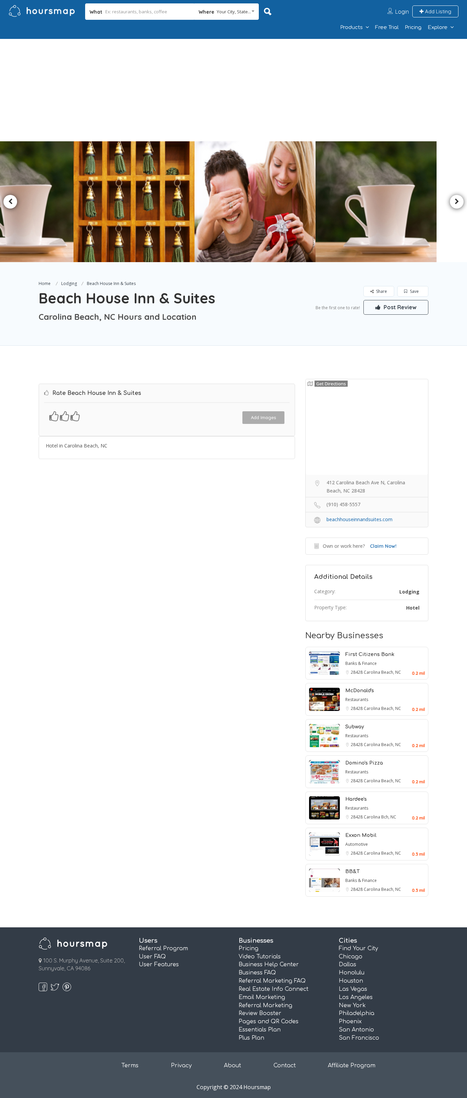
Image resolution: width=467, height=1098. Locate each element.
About (232, 1066)
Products (351, 27)
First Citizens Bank (369, 654)
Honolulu (351, 973)
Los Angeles (356, 997)
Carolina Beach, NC (382, 672)
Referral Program (163, 948)
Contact (284, 1066)
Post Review (399, 307)
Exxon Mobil (360, 835)
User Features (159, 964)
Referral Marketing (265, 1005)
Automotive (356, 844)
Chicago (350, 957)
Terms (129, 1066)
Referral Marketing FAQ (272, 981)
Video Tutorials (260, 957)
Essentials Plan (260, 1030)
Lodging (69, 283)
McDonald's (359, 690)
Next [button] (456, 201)
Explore (438, 27)
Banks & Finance (361, 663)
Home (45, 283)
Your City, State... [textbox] (234, 12)
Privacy (181, 1066)
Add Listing (437, 11)
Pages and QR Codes (268, 1021)
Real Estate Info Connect (273, 989)
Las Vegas (353, 989)
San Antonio (356, 1030)
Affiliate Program (351, 1066)
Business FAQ (257, 973)
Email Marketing (262, 997)
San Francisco (359, 1038)
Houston (351, 981)
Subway (354, 726)
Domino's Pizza (364, 763)
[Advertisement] (233, 90)
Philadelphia (356, 1013)
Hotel (412, 607)
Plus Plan (251, 1038)
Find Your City (358, 948)
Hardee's (356, 799)
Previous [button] (10, 201)
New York (352, 1005)
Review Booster (260, 1013)
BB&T (352, 871)
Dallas (347, 964)
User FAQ (152, 957)
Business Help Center (269, 964)
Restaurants (356, 699)
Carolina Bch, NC (380, 817)
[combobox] (226, 11)
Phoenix (350, 1021)
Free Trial (387, 27)
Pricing (413, 27)
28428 (357, 672)
